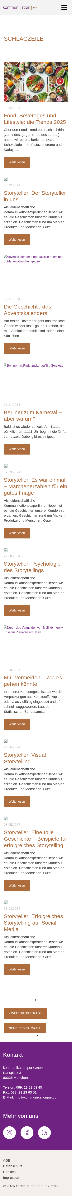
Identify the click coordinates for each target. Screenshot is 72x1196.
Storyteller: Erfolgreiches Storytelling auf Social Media (33, 922)
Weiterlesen (17, 162)
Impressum (11, 1178)
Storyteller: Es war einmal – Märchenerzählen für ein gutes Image (35, 486)
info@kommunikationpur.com (37, 1097)
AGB (6, 1160)
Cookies (9, 1172)
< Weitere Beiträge (25, 1013)
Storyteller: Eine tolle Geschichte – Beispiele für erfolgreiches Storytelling (35, 838)
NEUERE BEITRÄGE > (25, 1028)
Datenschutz (12, 1166)
